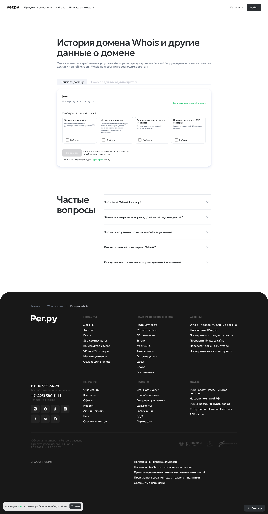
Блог (86, 416)
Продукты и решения (36, 7)
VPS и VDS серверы (96, 351)
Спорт (141, 367)
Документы (144, 405)
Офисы (87, 400)
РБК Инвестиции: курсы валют (210, 404)
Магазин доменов (95, 356)
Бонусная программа (151, 400)
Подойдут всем (147, 324)
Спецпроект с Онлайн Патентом (211, 409)
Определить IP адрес (204, 330)
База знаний (145, 411)
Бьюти (141, 340)
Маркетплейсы (146, 330)
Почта (87, 335)
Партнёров (97, 159)
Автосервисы (145, 351)
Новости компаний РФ (204, 398)
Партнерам (144, 421)
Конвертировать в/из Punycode (189, 102)
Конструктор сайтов (96, 346)
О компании (91, 390)
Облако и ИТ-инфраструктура (73, 7)
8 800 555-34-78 (45, 386)
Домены (88, 324)
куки (20, 506)
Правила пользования (148, 477)
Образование (146, 335)
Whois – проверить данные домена (213, 324)
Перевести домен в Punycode (209, 346)
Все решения (145, 372)
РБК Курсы (197, 414)
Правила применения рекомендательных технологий (169, 472)
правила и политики (186, 477)
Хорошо (75, 506)
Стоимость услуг (148, 390)
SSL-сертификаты (95, 340)
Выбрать (74, 140)
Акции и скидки (93, 411)
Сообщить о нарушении (150, 483)
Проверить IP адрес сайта (207, 340)
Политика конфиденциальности (155, 461)
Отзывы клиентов (95, 421)
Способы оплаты (148, 395)
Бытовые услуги (147, 356)
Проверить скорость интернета (211, 351)
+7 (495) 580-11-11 (46, 395)
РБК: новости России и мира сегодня (208, 391)
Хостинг (88, 330)
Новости (88, 405)
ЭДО (140, 416)
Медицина (144, 346)
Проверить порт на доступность (211, 335)
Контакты (89, 395)
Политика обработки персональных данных (163, 467)
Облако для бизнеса (97, 361)
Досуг (140, 361)
